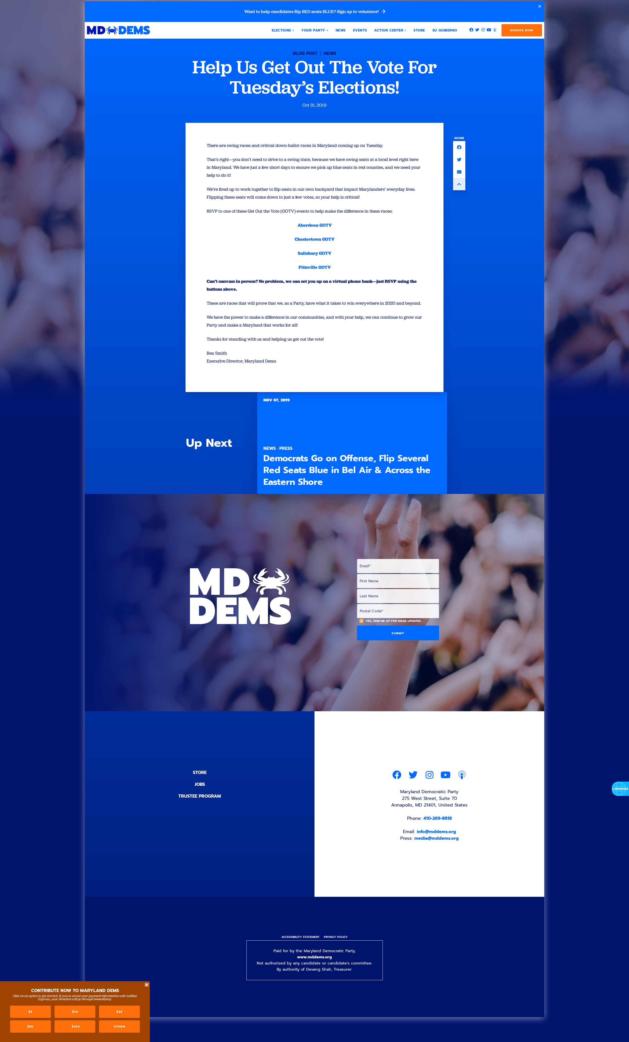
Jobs (200, 784)
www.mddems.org (314, 957)
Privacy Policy (336, 937)
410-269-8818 (437, 818)
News (330, 53)
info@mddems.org (436, 831)
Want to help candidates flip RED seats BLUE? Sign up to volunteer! (312, 12)
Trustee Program (199, 796)
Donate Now (521, 30)
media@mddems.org (436, 838)
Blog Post (305, 53)
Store (200, 772)
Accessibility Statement (300, 937)
